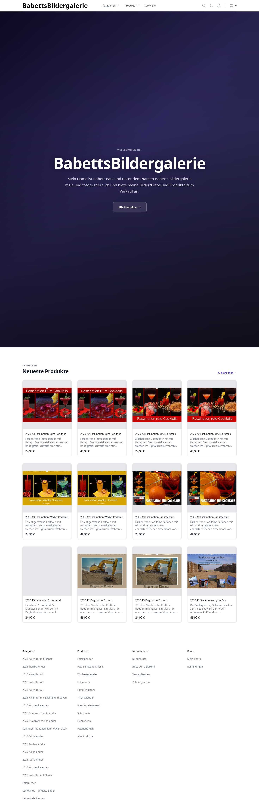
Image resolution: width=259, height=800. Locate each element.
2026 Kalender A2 (32, 689)
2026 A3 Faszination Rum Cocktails (45, 433)
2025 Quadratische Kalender (39, 720)
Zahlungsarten (141, 682)
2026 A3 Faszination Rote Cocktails (155, 433)
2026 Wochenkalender (35, 705)
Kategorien (109, 5)
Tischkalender (85, 697)
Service (148, 5)
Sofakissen (83, 713)
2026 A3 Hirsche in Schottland (43, 600)
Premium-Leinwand (88, 705)
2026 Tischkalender (33, 666)
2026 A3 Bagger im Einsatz (151, 600)
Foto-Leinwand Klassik (90, 666)
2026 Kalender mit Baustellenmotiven (44, 697)
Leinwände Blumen (33, 798)
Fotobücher (29, 782)
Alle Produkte (127, 207)
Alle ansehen (227, 372)
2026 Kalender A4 (32, 674)
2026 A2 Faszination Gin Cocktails (210, 517)
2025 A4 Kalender (32, 736)
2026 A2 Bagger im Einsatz (96, 600)
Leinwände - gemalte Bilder (38, 790)
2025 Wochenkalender (35, 767)
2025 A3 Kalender (32, 751)
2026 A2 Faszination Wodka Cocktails (102, 517)
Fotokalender (85, 658)
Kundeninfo (139, 658)
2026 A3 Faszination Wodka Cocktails (47, 517)
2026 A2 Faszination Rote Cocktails (210, 433)
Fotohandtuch (85, 728)
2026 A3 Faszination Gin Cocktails (155, 517)
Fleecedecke (84, 720)
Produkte (130, 5)
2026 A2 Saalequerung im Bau (208, 600)
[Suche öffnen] (204, 5)
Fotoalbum (83, 682)
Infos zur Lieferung (143, 666)
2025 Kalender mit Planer (37, 775)
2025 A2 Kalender (32, 759)
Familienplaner (86, 689)
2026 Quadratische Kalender (39, 713)
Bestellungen (195, 666)
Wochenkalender (87, 674)
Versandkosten (141, 674)
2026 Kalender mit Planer (37, 658)
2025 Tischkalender (33, 744)
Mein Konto (194, 658)
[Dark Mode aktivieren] (211, 5)
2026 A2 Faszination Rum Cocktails (100, 433)
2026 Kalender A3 (32, 682)
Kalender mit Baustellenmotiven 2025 (44, 728)
